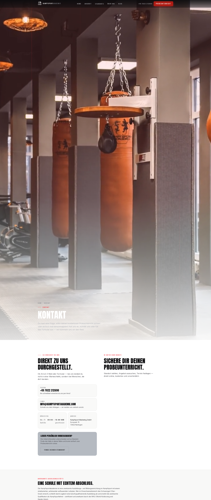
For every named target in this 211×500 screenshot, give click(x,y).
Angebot (88, 4)
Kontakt (47, 303)
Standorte (99, 4)
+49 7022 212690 (145, 4)
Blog (120, 4)
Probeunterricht (163, 4)
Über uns (111, 4)
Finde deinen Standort (54, 450)
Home (79, 4)
